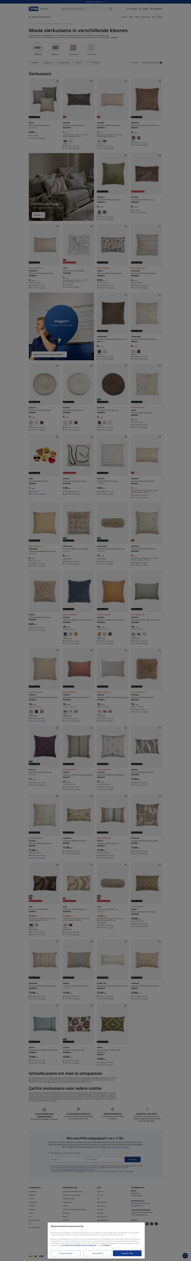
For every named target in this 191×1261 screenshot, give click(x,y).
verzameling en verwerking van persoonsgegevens (79, 1245)
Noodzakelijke (97, 1253)
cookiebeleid (105, 1245)
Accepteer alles (127, 1253)
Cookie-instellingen (65, 1253)
